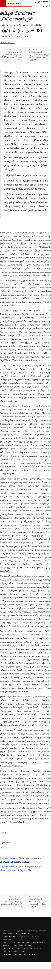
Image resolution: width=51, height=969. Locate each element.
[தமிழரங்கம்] (13, 3)
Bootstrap (6, 949)
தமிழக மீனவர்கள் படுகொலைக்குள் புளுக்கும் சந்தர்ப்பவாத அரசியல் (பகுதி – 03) (22, 21)
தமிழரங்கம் (6, 945)
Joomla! (5, 936)
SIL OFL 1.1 (32, 955)
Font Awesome (8, 955)
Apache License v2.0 (21, 951)
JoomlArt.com (25, 933)
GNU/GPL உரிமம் (14, 936)
